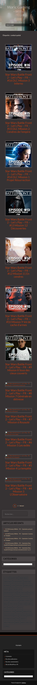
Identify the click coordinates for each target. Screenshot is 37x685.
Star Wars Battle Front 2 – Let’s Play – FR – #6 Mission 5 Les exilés (18, 442)
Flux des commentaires (12, 661)
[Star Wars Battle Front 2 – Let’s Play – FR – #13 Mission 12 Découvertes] (18, 202)
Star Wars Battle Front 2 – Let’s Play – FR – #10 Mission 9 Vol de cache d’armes (18, 320)
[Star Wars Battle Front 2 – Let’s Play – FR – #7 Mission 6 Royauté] (18, 410)
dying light (28, 585)
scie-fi (20, 607)
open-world (13, 604)
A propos (18, 645)
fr (32, 593)
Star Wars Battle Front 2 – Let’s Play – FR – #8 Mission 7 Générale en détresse (18, 395)
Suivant (21, 506)
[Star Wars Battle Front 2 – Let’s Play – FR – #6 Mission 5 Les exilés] (18, 433)
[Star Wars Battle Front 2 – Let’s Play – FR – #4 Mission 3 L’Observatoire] (18, 479)
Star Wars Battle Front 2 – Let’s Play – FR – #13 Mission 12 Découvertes (18, 224)
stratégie (22, 615)
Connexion (9, 656)
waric (17, 622)
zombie (6, 626)
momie (6, 600)
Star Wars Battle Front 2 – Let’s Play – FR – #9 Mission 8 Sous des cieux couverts (18, 369)
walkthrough (9, 622)
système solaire (9, 619)
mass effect (25, 596)
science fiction (9, 611)
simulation (27, 611)
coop (13, 585)
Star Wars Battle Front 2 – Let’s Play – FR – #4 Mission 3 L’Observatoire (18, 490)
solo (16, 615)
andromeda (23, 578)
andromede (8, 581)
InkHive (24, 682)
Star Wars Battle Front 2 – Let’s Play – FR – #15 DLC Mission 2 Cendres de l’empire (18, 127)
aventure (27, 581)
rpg (5, 607)
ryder (10, 607)
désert (6, 589)
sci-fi (15, 607)
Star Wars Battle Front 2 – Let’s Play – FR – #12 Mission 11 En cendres (18, 272)
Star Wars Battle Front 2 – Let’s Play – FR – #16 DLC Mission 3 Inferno (18, 79)
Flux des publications (11, 659)
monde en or (14, 600)
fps (29, 593)
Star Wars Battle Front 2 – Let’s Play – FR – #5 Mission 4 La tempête (18, 465)
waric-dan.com (26, 622)
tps (18, 619)
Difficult (19, 585)
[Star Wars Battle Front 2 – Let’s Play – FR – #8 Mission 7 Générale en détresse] (18, 384)
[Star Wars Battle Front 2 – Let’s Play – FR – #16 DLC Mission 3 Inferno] (18, 57)
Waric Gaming (18, 7)
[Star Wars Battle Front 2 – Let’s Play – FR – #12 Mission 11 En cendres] (18, 250)
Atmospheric (17, 581)
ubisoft (23, 619)
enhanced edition (10, 593)
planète (29, 604)
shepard (19, 611)
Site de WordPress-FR (12, 664)
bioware (7, 585)
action (6, 578)
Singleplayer (8, 615)
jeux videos (8, 596)
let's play (16, 596)
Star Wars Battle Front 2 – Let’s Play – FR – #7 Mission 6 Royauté (18, 419)
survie (29, 615)
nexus (6, 604)
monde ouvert (25, 600)
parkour (22, 604)
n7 (32, 600)
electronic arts (16, 589)
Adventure (14, 578)
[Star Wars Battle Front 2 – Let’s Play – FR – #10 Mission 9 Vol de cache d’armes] (18, 299)
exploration (22, 593)
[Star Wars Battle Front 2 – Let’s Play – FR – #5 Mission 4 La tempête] (18, 456)
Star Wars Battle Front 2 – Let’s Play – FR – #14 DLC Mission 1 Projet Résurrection (18, 175)
